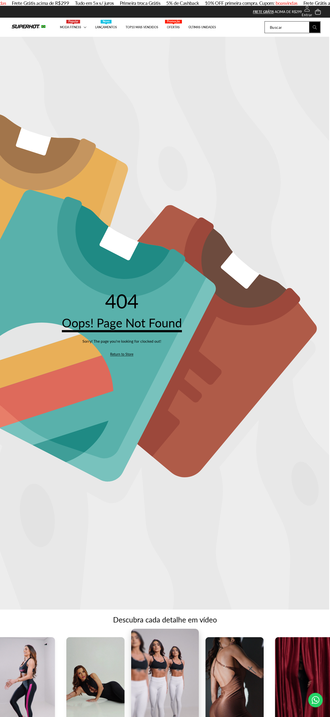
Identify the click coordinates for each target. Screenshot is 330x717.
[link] (121, 354)
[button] (317, 11)
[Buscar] (314, 27)
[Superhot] (28, 27)
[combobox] (292, 27)
